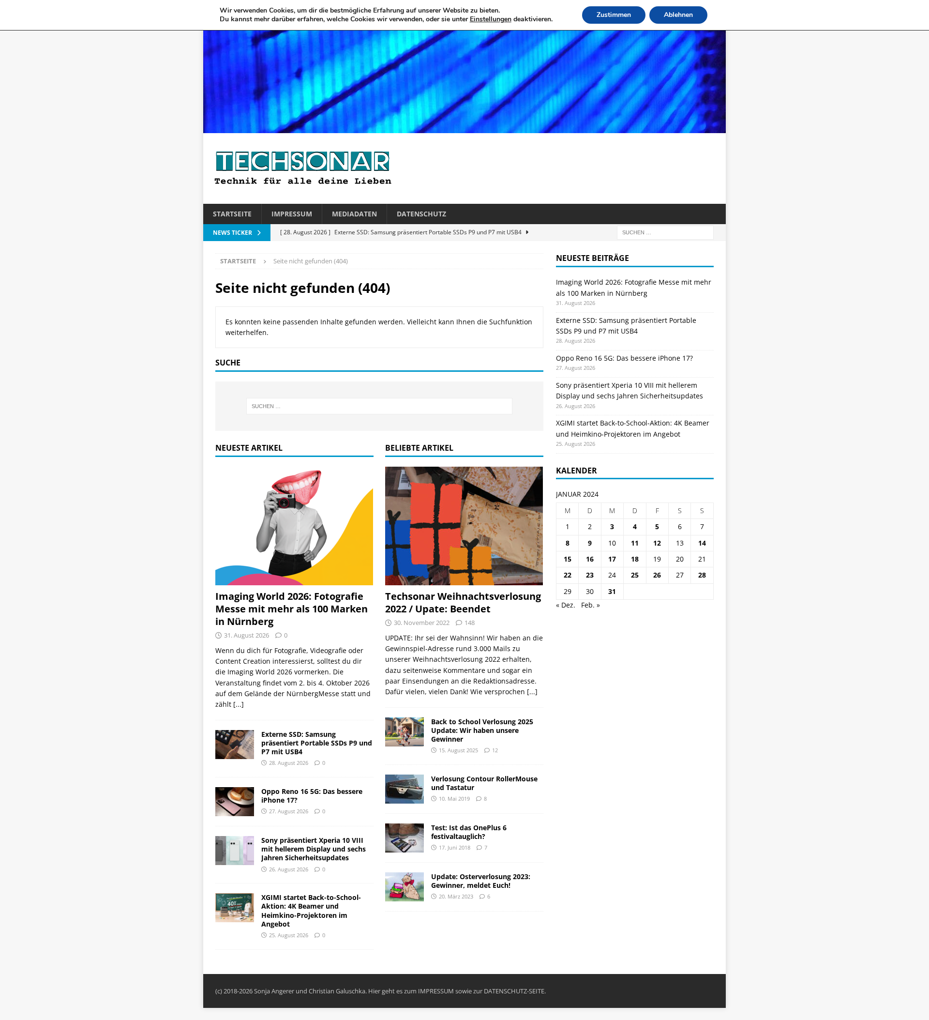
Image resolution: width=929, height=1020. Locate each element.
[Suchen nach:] (665, 232)
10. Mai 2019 (454, 798)
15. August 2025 (458, 750)
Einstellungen (490, 19)
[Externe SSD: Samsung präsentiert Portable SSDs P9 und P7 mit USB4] (234, 744)
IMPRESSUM (436, 991)
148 (469, 622)
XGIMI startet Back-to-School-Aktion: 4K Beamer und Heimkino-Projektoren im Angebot (311, 911)
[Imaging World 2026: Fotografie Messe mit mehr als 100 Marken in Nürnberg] (294, 526)
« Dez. (565, 604)
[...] (238, 704)
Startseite (232, 213)
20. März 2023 (456, 896)
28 (702, 574)
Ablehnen (678, 14)
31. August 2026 (246, 635)
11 (635, 543)
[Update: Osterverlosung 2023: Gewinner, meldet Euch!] (404, 886)
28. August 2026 (288, 762)
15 (567, 558)
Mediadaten (354, 213)
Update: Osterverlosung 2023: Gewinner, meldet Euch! (480, 881)
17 (612, 558)
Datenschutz (421, 213)
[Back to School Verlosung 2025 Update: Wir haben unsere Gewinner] (404, 731)
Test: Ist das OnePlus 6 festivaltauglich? (469, 832)
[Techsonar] (464, 127)
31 (612, 591)
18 (635, 558)
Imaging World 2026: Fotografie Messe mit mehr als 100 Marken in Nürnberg (291, 609)
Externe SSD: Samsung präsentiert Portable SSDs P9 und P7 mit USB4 (316, 743)
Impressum (291, 213)
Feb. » (590, 604)
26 (657, 574)
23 (590, 574)
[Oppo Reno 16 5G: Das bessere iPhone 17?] (234, 801)
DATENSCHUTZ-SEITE (514, 991)
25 (635, 574)
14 (702, 543)
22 (567, 574)
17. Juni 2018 (454, 847)
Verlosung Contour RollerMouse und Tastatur (484, 783)
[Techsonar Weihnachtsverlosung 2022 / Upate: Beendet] (464, 526)
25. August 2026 (288, 935)
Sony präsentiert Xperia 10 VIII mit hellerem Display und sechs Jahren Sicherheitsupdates (313, 849)
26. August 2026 (288, 869)
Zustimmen (614, 14)
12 (495, 750)
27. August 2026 (288, 811)
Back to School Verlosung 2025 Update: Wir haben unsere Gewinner (482, 730)
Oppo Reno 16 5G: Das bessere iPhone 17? (311, 796)
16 (590, 558)
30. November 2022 (422, 622)
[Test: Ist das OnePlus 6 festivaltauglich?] (404, 838)
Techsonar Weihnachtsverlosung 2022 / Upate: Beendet (463, 602)
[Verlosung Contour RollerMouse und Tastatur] (404, 789)
